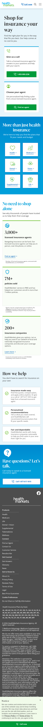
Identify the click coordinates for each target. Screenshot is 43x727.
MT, (35, 613)
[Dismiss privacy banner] (40, 700)
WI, (27, 618)
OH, (26, 615)
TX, (12, 618)
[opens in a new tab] (39, 494)
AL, (4, 610)
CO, (15, 610)
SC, (4, 618)
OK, (29, 615)
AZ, (9, 610)
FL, (27, 610)
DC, (21, 610)
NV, (19, 615)
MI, (21, 613)
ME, (18, 613)
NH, (10, 615)
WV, (30, 618)
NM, (16, 615)
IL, (40, 610)
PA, (35, 615)
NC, (38, 613)
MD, (15, 613)
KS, (6, 613)
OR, (32, 615)
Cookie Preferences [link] (10, 597)
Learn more (9, 352)
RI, (38, 615)
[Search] (35, 4)
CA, (12, 610)
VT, (21, 618)
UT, (15, 618)
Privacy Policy (10, 716)
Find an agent (10, 256)
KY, (9, 613)
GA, (29, 610)
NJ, (13, 615)
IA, (35, 610)
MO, (28, 613)
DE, (24, 610)
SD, (6, 618)
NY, (23, 615)
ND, (4, 615)
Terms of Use (24, 716)
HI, (33, 610)
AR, (6, 610)
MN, (24, 613)
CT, (18, 610)
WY (33, 618)
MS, (31, 613)
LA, (12, 613)
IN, (4, 613)
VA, (18, 618)
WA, (24, 618)
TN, (9, 618)
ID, (37, 610)
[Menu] (40, 4)
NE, (7, 615)
